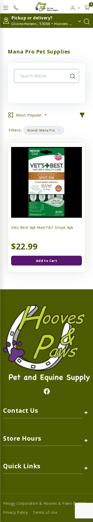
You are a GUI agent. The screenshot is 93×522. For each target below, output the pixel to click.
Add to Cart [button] (46, 260)
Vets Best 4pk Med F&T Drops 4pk (42, 227)
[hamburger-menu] (5, 6)
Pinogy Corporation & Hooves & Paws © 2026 (44, 503)
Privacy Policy (15, 512)
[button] (75, 7)
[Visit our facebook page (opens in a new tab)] (46, 391)
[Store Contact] (16, 6)
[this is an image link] (46, 343)
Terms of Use (45, 512)
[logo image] (46, 6)
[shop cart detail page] (87, 7)
